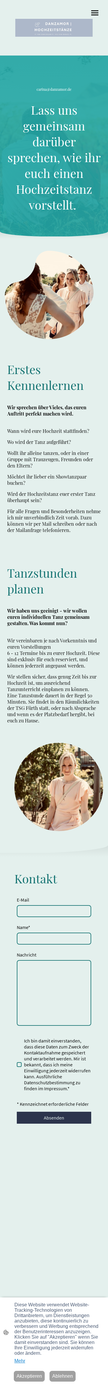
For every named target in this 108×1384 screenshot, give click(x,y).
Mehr (19, 1360)
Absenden (54, 1118)
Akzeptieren (29, 1376)
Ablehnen (62, 1376)
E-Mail (23, 900)
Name (23, 927)
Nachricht (26, 955)
